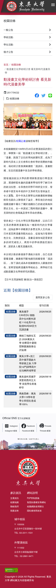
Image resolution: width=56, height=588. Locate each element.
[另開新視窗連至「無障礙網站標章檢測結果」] (23, 570)
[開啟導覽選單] (53, 4)
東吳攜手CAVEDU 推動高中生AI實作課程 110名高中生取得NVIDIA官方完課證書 (28, 320)
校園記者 (21, 141)
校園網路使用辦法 (35, 506)
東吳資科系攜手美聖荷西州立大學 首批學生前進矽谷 (27, 382)
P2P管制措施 (33, 498)
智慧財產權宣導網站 (36, 502)
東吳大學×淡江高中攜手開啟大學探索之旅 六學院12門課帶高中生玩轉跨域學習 (27, 363)
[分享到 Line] (50, 95)
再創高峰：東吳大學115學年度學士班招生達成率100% (27, 399)
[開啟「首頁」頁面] (25, 6)
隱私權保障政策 (34, 510)
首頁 (6, 64)
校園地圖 (14, 502)
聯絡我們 (14, 506)
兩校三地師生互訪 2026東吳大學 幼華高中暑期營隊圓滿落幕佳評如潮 (27, 343)
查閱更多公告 (43, 297)
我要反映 (14, 510)
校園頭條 (10, 20)
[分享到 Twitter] (43, 95)
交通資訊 (14, 498)
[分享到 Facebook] (37, 95)
